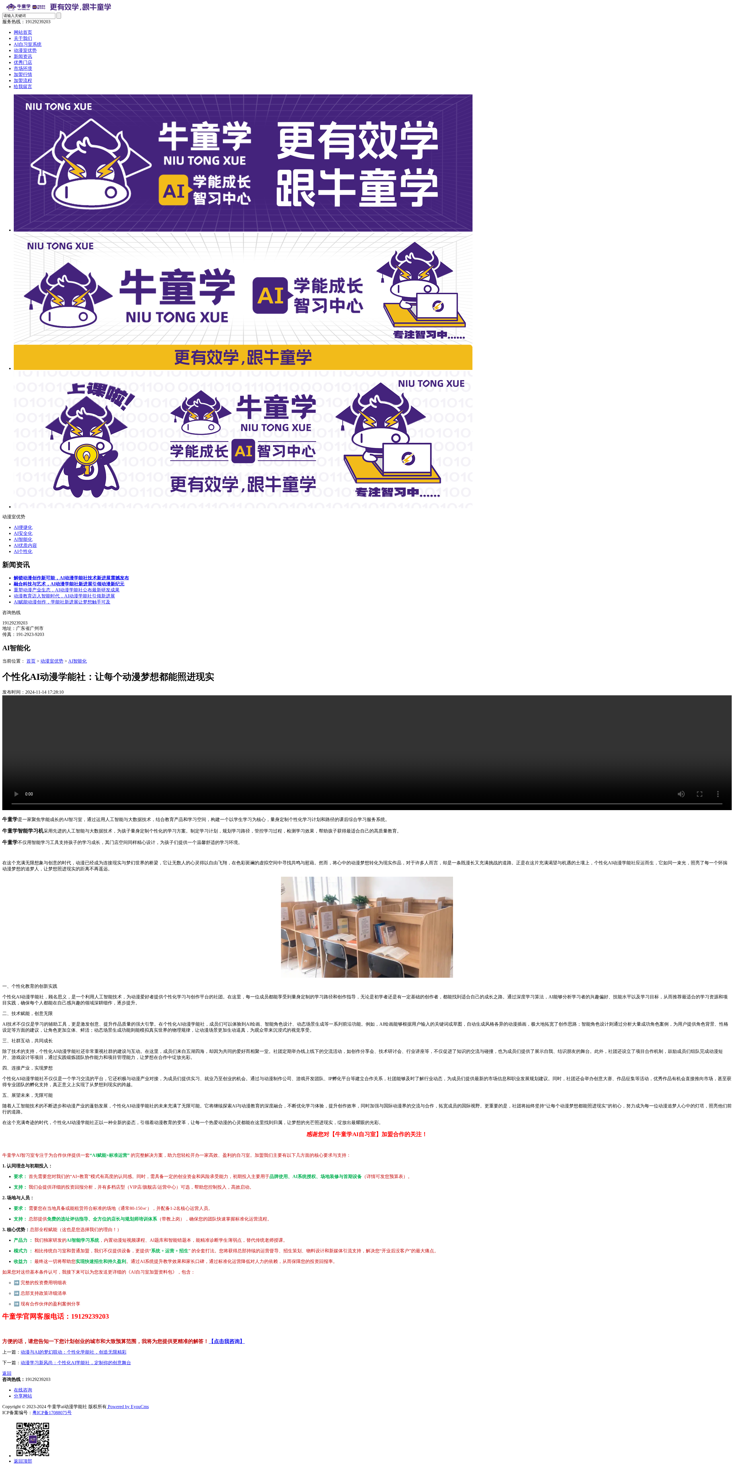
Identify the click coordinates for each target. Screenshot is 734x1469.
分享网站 (23, 1396)
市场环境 (23, 68)
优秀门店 (23, 62)
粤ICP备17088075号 (52, 1412)
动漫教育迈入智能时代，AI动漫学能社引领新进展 (64, 595)
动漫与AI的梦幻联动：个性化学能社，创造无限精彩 (73, 1352)
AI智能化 (23, 539)
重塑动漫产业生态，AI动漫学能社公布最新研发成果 (67, 589)
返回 (6, 1373)
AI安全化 (23, 533)
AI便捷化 (23, 527)
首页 (31, 661)
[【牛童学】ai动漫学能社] (59, 9)
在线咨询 (23, 1390)
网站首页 (23, 32)
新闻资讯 (23, 56)
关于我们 (23, 38)
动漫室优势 (25, 50)
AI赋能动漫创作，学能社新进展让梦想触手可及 (62, 601)
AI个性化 (23, 551)
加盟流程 (23, 80)
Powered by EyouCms (128, 1406)
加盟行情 (23, 74)
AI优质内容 (25, 545)
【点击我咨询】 (227, 1341)
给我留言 (23, 86)
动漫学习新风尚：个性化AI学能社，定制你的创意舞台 (76, 1362)
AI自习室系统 (28, 44)
